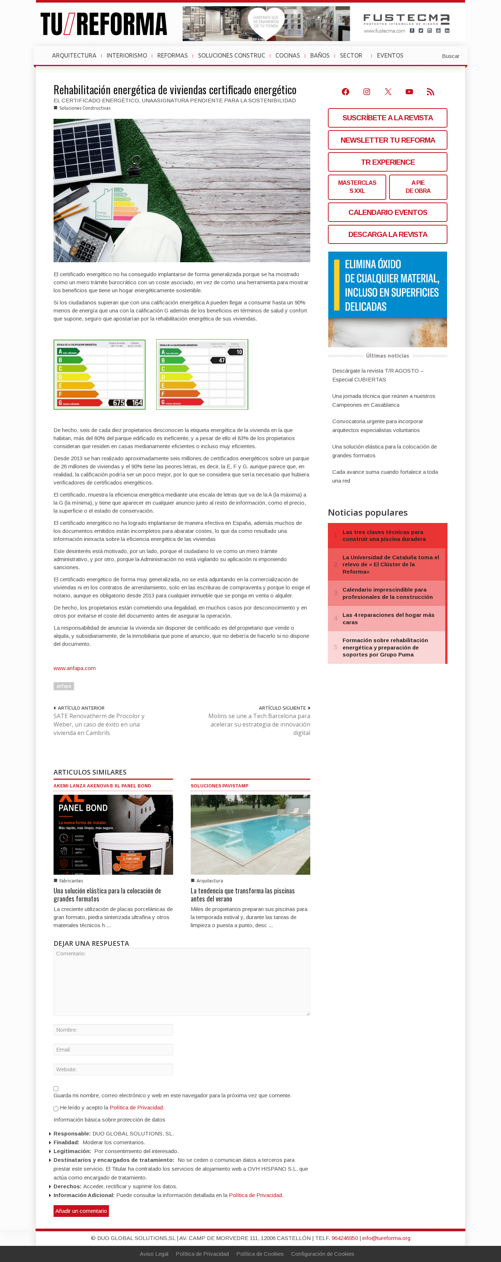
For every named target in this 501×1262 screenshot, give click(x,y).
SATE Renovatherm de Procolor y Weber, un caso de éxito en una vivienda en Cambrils (99, 724)
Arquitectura (210, 880)
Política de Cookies (260, 1254)
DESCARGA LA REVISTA (387, 234)
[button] (432, 55)
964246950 (345, 1238)
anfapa (63, 686)
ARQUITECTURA (74, 55)
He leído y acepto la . (111, 1107)
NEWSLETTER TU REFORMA (388, 140)
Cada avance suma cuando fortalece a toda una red (385, 476)
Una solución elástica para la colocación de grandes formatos (107, 894)
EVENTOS (393, 59)
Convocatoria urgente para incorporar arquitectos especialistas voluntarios (377, 425)
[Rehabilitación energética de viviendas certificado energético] (182, 190)
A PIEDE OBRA (418, 187)
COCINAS (287, 55)
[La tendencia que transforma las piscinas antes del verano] (250, 834)
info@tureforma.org (386, 1238)
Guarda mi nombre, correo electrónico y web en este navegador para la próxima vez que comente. (173, 1095)
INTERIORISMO (127, 55)
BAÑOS (320, 55)
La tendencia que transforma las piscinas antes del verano (243, 894)
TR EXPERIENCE (388, 162)
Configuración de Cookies (322, 1254)
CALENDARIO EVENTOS (387, 212)
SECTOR (354, 59)
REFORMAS (172, 55)
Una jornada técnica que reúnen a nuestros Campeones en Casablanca (383, 400)
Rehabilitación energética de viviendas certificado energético (175, 89)
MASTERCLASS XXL (357, 187)
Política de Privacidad (136, 1107)
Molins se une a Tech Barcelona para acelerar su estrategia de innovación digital (259, 724)
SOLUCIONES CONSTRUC (231, 55)
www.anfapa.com (75, 668)
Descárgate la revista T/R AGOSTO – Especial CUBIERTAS (377, 375)
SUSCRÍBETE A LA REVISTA (388, 118)
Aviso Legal (154, 1254)
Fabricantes (71, 880)
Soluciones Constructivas (84, 108)
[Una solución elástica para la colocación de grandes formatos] (113, 834)
